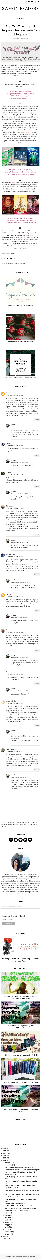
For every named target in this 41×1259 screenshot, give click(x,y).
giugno (7, 1222)
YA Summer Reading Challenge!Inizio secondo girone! (21, 1110)
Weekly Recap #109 (11, 1188)
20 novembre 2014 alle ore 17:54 (19, 494)
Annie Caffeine (11, 701)
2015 (4, 1158)
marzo (7, 1229)
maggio (7, 1225)
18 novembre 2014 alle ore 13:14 (15, 395)
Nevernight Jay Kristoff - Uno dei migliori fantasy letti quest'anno (20, 960)
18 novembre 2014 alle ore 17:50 (15, 596)
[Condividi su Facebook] (7, 258)
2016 (4, 1156)
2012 (4, 1239)
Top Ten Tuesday (20, 263)
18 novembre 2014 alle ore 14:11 (15, 445)
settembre (8, 1215)
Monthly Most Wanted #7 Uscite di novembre (20, 1208)
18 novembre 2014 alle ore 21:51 (15, 703)
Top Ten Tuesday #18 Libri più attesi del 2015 (20, 1172)
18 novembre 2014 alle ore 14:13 (15, 475)
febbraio (8, 1232)
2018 (4, 1151)
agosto (7, 1218)
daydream (9, 506)
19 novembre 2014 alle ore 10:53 (15, 751)
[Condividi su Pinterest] (14, 258)
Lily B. (8, 443)
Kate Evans (10, 630)
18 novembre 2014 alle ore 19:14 (15, 632)
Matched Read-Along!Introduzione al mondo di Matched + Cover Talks (21, 997)
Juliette (13, 425)
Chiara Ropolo (11, 749)
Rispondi (36, 419)
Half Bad (12, 182)
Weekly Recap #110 (11, 1174)
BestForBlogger (31, 1256)
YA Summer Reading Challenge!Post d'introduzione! (21, 1027)
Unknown (9, 393)
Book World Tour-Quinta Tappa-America (19, 1206)
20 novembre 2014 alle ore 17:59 (19, 777)
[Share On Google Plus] (18, 258)
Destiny (28, 132)
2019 (4, 1149)
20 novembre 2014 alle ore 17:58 (19, 733)
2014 (4, 1160)
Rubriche (11, 263)
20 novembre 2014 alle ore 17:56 (19, 617)
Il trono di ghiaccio (30, 113)
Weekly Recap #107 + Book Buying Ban (18, 1211)
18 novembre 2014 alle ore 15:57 (15, 556)
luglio (6, 1220)
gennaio (7, 1234)
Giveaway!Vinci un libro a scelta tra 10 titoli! (21, 1055)
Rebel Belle (23, 237)
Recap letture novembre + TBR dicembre (19, 1167)
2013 (4, 1236)
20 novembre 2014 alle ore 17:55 (19, 542)
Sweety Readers (20, 8)
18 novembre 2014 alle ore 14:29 (15, 508)
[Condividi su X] (11, 258)
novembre (8, 1165)
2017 (4, 1153)
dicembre (8, 1163)
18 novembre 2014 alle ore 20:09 (15, 674)
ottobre (7, 1213)
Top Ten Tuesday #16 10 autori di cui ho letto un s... (22, 1194)
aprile (7, 1227)
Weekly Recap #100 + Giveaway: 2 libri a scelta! (21, 1082)
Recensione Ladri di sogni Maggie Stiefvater (20, 1185)
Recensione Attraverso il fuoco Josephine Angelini (22, 1170)
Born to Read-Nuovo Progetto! (15, 1204)
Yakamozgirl (10, 554)
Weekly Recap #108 (11, 1197)
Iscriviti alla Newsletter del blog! (13, 916)
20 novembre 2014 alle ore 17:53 (19, 427)
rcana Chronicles (19, 189)
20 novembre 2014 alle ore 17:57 (19, 657)
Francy (8, 472)
